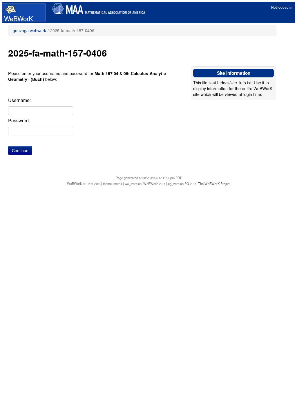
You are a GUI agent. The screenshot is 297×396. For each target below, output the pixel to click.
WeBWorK (18, 17)
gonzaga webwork (29, 30)
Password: (19, 120)
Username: (19, 100)
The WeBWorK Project (214, 183)
